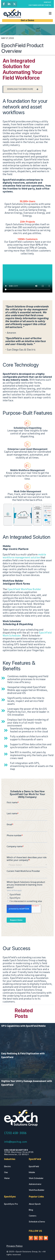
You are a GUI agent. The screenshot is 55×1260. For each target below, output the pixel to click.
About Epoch (35, 1204)
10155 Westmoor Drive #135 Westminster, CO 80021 (19, 1152)
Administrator (35, 1184)
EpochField (34, 1166)
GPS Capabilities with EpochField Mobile (23, 1026)
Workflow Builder (36, 1190)
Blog (31, 1210)
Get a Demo (27, 20)
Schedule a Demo (37, 1221)
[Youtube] (46, 1238)
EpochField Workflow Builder (24, 589)
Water (7, 1178)
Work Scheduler (36, 1178)
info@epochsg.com (15, 1142)
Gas (6, 1172)
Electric (7, 1166)
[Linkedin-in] (9, 4)
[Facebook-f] (3, 4)
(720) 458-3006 (15, 1133)
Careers (32, 1215)
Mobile (32, 1172)
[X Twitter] (14, 4)
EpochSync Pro (11, 1204)
